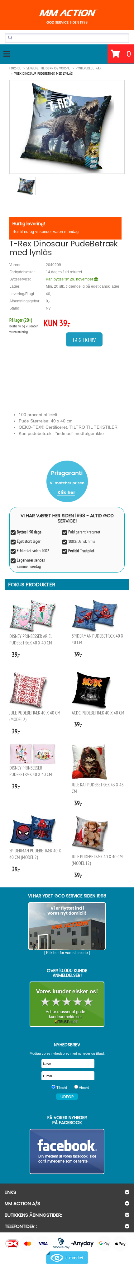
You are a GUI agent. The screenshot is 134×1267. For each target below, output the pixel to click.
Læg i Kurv (84, 340)
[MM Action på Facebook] (67, 1151)
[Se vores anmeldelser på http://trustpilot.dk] (67, 1004)
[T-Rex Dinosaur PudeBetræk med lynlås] (67, 126)
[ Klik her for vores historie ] (67, 953)
